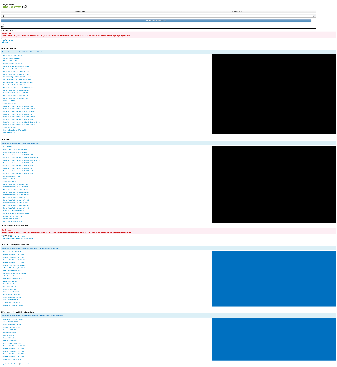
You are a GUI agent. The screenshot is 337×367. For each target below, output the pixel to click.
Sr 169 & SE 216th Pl (9, 101)
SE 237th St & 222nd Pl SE (11, 176)
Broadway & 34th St (9, 286)
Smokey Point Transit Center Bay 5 (14, 265)
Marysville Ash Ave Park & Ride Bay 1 (15, 273)
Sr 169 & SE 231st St (9, 103)
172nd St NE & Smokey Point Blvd (14, 268)
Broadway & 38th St (9, 289)
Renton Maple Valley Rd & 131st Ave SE (16, 71)
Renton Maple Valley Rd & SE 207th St (15, 98)
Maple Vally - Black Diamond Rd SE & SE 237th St (19, 106)
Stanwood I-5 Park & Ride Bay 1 (13, 252)
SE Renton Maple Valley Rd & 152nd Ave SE (17, 77)
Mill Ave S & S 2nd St (10, 61)
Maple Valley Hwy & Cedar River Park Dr (16, 66)
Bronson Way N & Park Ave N (12, 63)
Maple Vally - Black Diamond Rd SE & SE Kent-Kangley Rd (21, 122)
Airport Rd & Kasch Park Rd (12, 297)
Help (2, 364)
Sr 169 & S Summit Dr (10, 127)
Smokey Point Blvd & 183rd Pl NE (13, 257)
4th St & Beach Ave (9, 276)
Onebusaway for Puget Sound (14, 5)
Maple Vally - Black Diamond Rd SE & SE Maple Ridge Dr (21, 157)
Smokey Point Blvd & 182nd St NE (14, 260)
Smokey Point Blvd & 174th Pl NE (13, 348)
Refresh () (156, 21)
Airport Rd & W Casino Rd (11, 294)
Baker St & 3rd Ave (9, 133)
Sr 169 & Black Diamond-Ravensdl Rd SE (16, 130)
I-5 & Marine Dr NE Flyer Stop (12, 278)
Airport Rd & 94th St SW (10, 300)
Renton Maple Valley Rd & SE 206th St (15, 187)
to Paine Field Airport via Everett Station (15, 237)
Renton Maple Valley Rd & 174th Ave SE (16, 200)
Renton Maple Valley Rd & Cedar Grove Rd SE (18, 87)
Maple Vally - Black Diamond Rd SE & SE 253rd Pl (19, 114)
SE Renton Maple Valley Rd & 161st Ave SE (17, 79)
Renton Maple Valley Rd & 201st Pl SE (15, 85)
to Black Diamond (8, 40)
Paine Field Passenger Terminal (13, 305)
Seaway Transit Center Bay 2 (12, 292)
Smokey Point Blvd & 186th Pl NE (13, 255)
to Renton (5, 42)
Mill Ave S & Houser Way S (11, 58)
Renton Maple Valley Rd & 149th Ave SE (16, 74)
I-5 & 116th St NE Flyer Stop (12, 270)
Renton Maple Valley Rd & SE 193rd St (15, 93)
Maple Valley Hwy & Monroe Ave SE (14, 69)
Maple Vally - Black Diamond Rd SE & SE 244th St (19, 171)
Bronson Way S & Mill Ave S (12, 219)
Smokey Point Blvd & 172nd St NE (14, 346)
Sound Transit (24, 364)
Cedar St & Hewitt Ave (10, 281)
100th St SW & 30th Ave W (11, 302)
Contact (16, 364)
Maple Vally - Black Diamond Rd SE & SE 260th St (19, 165)
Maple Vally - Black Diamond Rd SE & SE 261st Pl (19, 117)
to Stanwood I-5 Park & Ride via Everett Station (17, 238)
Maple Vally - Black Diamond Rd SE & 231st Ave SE (19, 111)
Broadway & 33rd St (9, 333)
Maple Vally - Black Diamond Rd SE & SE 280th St (19, 125)
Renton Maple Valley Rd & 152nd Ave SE (16, 203)
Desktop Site (9, 364)
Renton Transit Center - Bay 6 (12, 55)
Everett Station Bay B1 (10, 284)
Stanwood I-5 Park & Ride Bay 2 (13, 359)
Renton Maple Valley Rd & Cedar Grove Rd (16, 90)
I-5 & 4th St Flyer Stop (10, 341)
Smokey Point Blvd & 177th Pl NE (13, 263)
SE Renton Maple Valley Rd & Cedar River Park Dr (19, 82)
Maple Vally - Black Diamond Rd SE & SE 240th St (19, 109)
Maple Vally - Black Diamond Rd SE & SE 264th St (19, 119)
